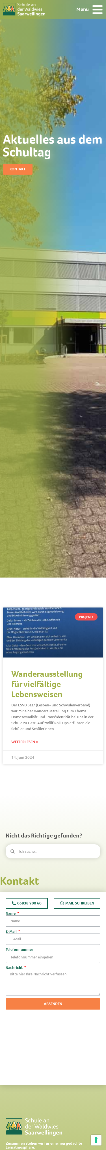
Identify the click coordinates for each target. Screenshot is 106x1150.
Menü (82, 9)
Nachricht (14, 968)
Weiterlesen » (24, 742)
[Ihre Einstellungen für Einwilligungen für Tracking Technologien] (96, 1140)
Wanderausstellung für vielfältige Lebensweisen (47, 684)
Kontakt (19, 880)
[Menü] (97, 9)
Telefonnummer (19, 950)
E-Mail (12, 932)
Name (11, 913)
